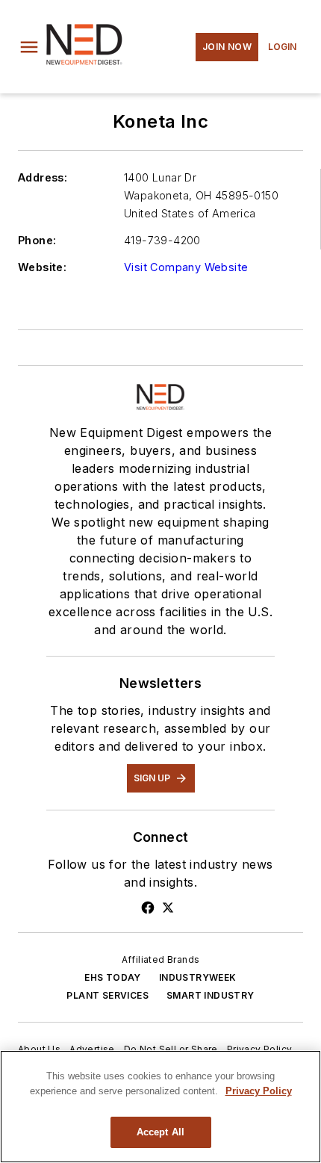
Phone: (37, 240)
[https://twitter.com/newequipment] (167, 907)
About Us (39, 1049)
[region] (160, 1106)
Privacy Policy (260, 1049)
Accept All (160, 1132)
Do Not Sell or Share (171, 1049)
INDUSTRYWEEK (198, 977)
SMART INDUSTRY (210, 995)
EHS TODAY (112, 977)
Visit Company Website (186, 267)
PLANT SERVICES (107, 995)
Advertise (92, 1049)
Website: (42, 267)
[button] (29, 47)
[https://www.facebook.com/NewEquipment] (147, 907)
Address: (42, 177)
